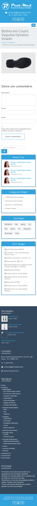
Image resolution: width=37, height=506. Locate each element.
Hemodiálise (7, 389)
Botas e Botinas (9, 428)
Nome (3, 108)
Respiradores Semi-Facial (12, 443)
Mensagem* (5, 93)
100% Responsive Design (14, 197)
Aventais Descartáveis (10, 430)
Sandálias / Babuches (11, 423)
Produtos (11, 42)
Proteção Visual (8, 432)
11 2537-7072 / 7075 (19, 15)
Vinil (5, 409)
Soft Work (7, 421)
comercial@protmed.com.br (19, 12)
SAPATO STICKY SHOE (8, 340)
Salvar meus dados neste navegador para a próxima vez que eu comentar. (16, 130)
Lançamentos (6, 453)
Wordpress (8, 224)
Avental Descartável (15, 324)
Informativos (6, 455)
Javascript (27, 229)
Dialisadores (8, 398)
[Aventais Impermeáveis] (4, 335)
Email (3, 117)
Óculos (6, 434)
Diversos (6, 414)
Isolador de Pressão (10, 405)
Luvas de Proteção (9, 448)
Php (16, 224)
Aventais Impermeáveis (16, 332)
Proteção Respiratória (10, 439)
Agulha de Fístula (9, 403)
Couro (6, 425)
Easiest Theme (10, 208)
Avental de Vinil (13, 316)
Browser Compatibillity (13, 205)
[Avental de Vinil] (4, 319)
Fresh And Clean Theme (14, 201)
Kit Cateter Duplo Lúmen (12, 391)
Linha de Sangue (9, 400)
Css (30, 224)
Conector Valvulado (10, 396)
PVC (5, 412)
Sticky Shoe (7, 418)
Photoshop (8, 233)
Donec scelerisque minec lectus (21, 163)
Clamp (5, 446)
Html (17, 233)
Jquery (23, 224)
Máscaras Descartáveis (11, 441)
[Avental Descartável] (4, 327)
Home (3, 42)
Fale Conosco (6, 458)
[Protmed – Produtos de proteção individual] (18, 5)
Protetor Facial (9, 437)
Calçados (6, 417)
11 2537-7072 (8, 363)
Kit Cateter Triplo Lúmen (12, 393)
